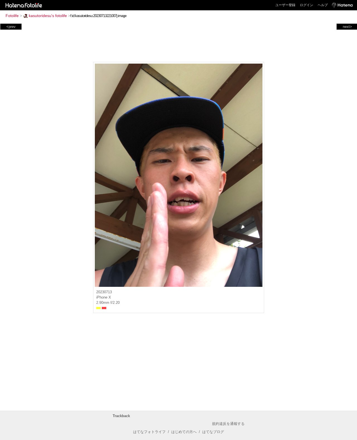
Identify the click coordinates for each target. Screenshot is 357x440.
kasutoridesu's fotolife (48, 15)
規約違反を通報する (228, 424)
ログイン (306, 5)
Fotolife (12, 15)
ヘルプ (323, 5)
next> (347, 27)
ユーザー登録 (285, 5)
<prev (11, 27)
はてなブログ (213, 432)
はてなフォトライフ (149, 432)
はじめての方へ (184, 432)
